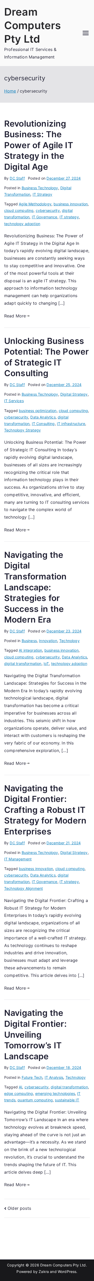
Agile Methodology (35, 204)
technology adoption (22, 223)
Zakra (44, 1271)
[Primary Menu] (85, 33)
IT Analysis (54, 1077)
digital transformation (23, 663)
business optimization (37, 410)
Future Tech (32, 1077)
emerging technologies (55, 1093)
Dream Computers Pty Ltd (32, 25)
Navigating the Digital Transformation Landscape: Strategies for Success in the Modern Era (35, 587)
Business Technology (40, 188)
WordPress (67, 1271)
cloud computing (18, 210)
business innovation (71, 204)
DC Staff (17, 178)
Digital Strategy (74, 394)
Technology (69, 640)
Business (29, 640)
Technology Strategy (22, 430)
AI (20, 1087)
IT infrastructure (71, 423)
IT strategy (69, 217)
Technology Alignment (23, 888)
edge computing (18, 1093)
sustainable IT (67, 1100)
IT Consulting (43, 423)
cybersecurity (48, 210)
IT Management (18, 859)
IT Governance (44, 217)
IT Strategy (42, 194)
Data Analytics (42, 417)
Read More (15, 315)
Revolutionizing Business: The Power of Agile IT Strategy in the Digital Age (38, 145)
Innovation (48, 640)
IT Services (14, 400)
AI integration (30, 650)
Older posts (19, 1208)
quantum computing (35, 1100)
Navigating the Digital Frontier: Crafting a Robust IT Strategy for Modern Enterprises (45, 809)
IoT (46, 663)
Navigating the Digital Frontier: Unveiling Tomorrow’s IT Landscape (35, 1034)
